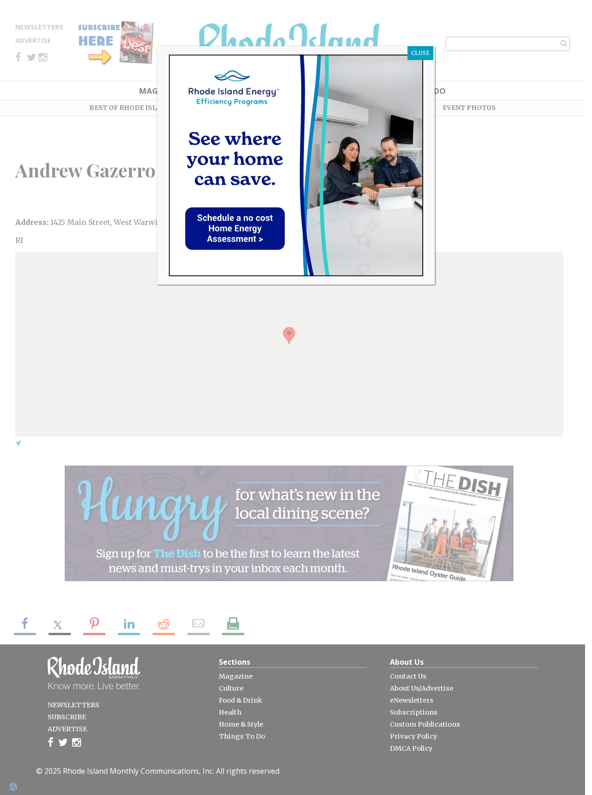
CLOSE (420, 52)
